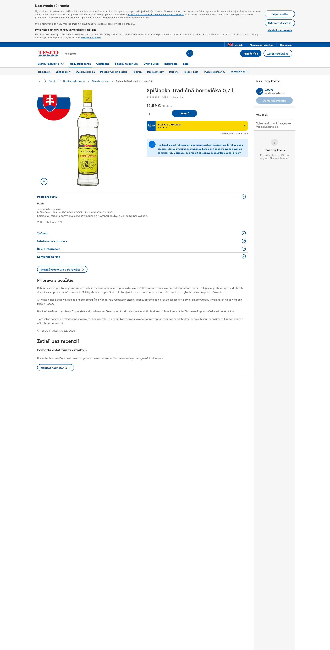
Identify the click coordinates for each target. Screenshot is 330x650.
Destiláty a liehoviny (74, 81)
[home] (40, 81)
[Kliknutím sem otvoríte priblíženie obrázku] (44, 181)
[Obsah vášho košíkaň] (259, 91)
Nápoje (52, 81)
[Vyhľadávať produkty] (189, 53)
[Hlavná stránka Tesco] (48, 53)
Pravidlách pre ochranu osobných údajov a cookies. (156, 14)
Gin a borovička (100, 81)
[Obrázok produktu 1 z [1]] (87, 137)
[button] (235, 44)
